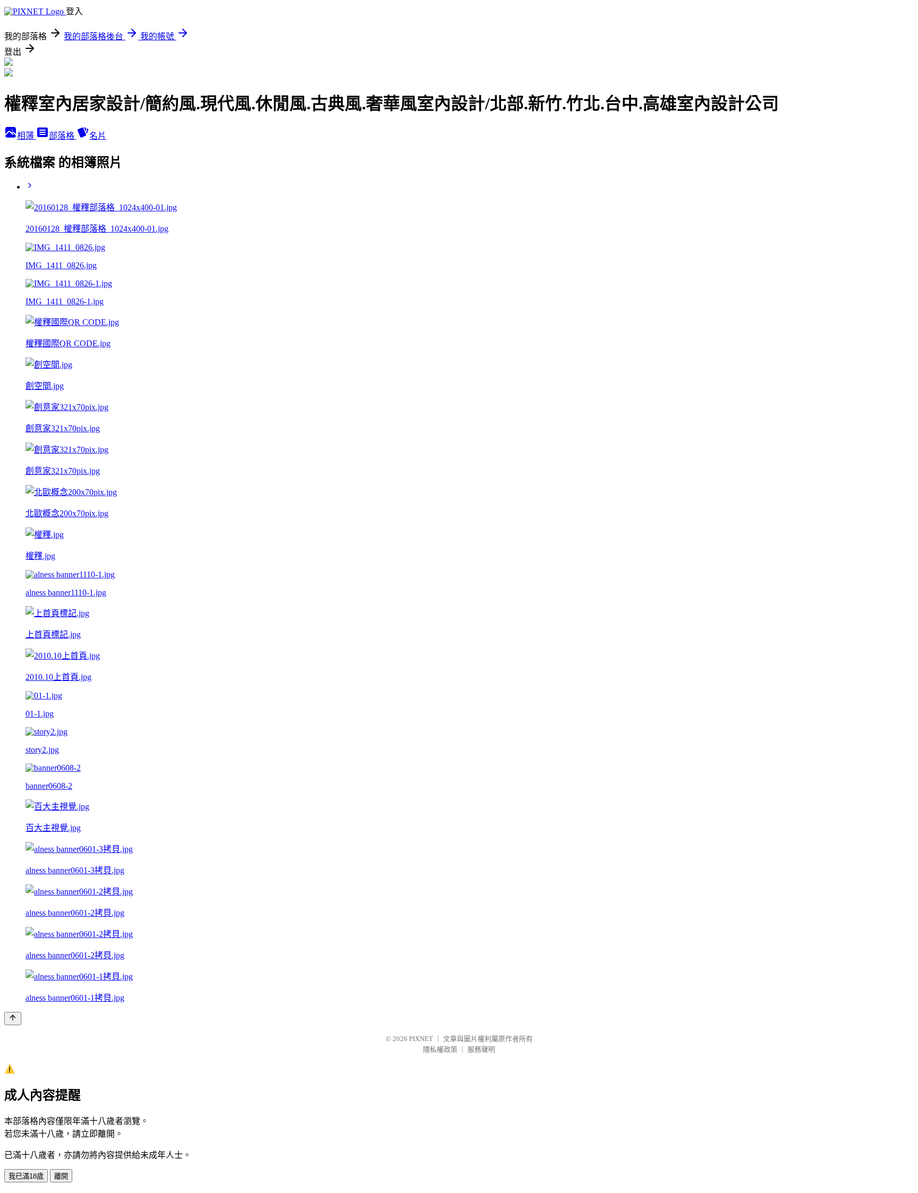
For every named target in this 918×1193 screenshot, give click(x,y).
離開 (61, 1176)
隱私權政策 (440, 1049)
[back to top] (12, 1018)
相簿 (26, 135)
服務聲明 (481, 1049)
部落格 (62, 135)
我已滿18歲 (26, 1176)
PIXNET (421, 1039)
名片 (97, 135)
